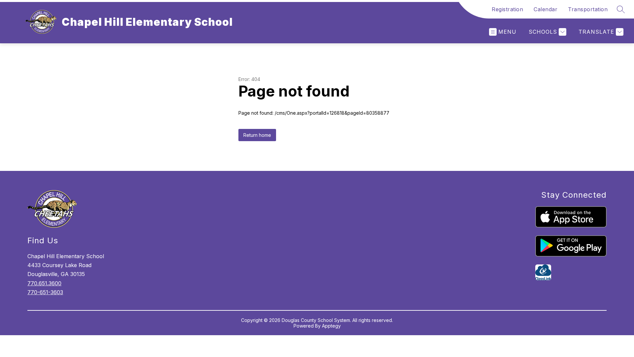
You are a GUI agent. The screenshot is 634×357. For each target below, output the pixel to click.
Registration (507, 9)
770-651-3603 (45, 292)
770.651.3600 (44, 283)
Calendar (545, 9)
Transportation (588, 9)
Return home (257, 135)
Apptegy (331, 326)
